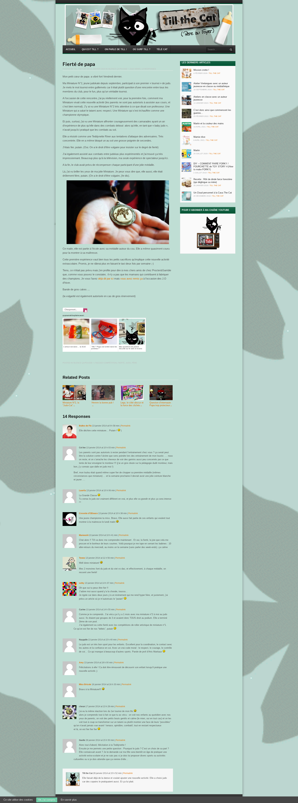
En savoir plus (69, 799)
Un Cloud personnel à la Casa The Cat (212, 192)
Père (134, 363)
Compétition (110, 363)
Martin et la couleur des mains (208, 123)
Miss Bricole (85, 684)
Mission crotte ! (201, 70)
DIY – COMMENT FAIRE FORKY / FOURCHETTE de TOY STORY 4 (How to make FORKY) (213, 166)
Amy (81, 662)
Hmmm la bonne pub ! (103, 404)
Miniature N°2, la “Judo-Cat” (71, 404)
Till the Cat (80, 69)
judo (128, 363)
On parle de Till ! (116, 49)
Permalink (125, 426)
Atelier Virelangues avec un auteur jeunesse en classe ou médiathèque (211, 85)
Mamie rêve (199, 137)
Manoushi (83, 535)
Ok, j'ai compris (46, 800)
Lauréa (82, 490)
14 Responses (149, 69)
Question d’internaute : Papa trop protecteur (161, 404)
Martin (196, 150)
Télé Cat (162, 49)
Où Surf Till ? (141, 49)
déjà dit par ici (105, 278)
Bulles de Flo (85, 426)
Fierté (121, 363)
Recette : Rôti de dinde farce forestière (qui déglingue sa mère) (212, 180)
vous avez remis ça (131, 278)
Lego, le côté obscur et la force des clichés (132, 404)
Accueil (71, 49)
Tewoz (82, 558)
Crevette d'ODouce (88, 513)
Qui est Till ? (90, 49)
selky (81, 583)
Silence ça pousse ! (118, 69)
